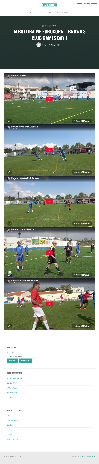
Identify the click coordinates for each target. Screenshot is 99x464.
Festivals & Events (13, 420)
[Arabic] (93, 3)
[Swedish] (84, 3)
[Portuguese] (79, 3)
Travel (9, 397)
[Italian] (88, 3)
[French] (83, 3)
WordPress (91, 456)
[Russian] (95, 3)
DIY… (9, 416)
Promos (10, 430)
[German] (86, 3)
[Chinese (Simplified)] (97, 3)
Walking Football (48, 25)
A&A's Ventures (49, 5)
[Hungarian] (90, 3)
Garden (9, 425)
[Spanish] (91, 3)
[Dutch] (81, 3)
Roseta (82, 456)
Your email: (11, 352)
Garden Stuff (12, 383)
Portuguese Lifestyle (14, 378)
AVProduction (12, 393)
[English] (77, 3)
